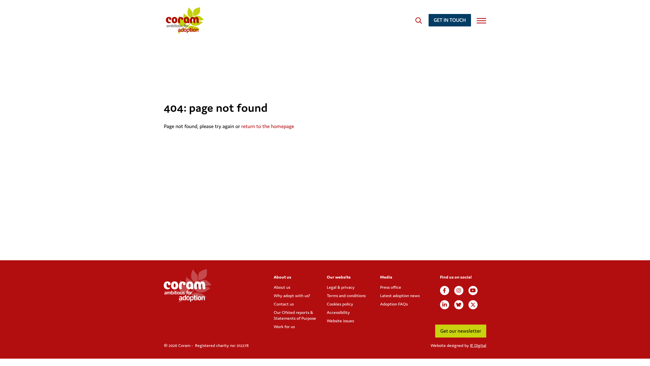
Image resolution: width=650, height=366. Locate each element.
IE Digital (478, 345)
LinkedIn (444, 304)
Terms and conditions (346, 295)
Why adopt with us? (292, 295)
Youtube (473, 290)
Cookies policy (340, 304)
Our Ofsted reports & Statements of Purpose (295, 315)
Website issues (340, 321)
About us (282, 287)
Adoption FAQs (394, 304)
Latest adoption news (400, 295)
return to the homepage (267, 126)
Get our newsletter (460, 331)
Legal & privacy (341, 287)
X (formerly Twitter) (473, 304)
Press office (390, 287)
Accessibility (338, 312)
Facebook (444, 290)
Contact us (284, 304)
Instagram (458, 290)
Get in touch (450, 20)
